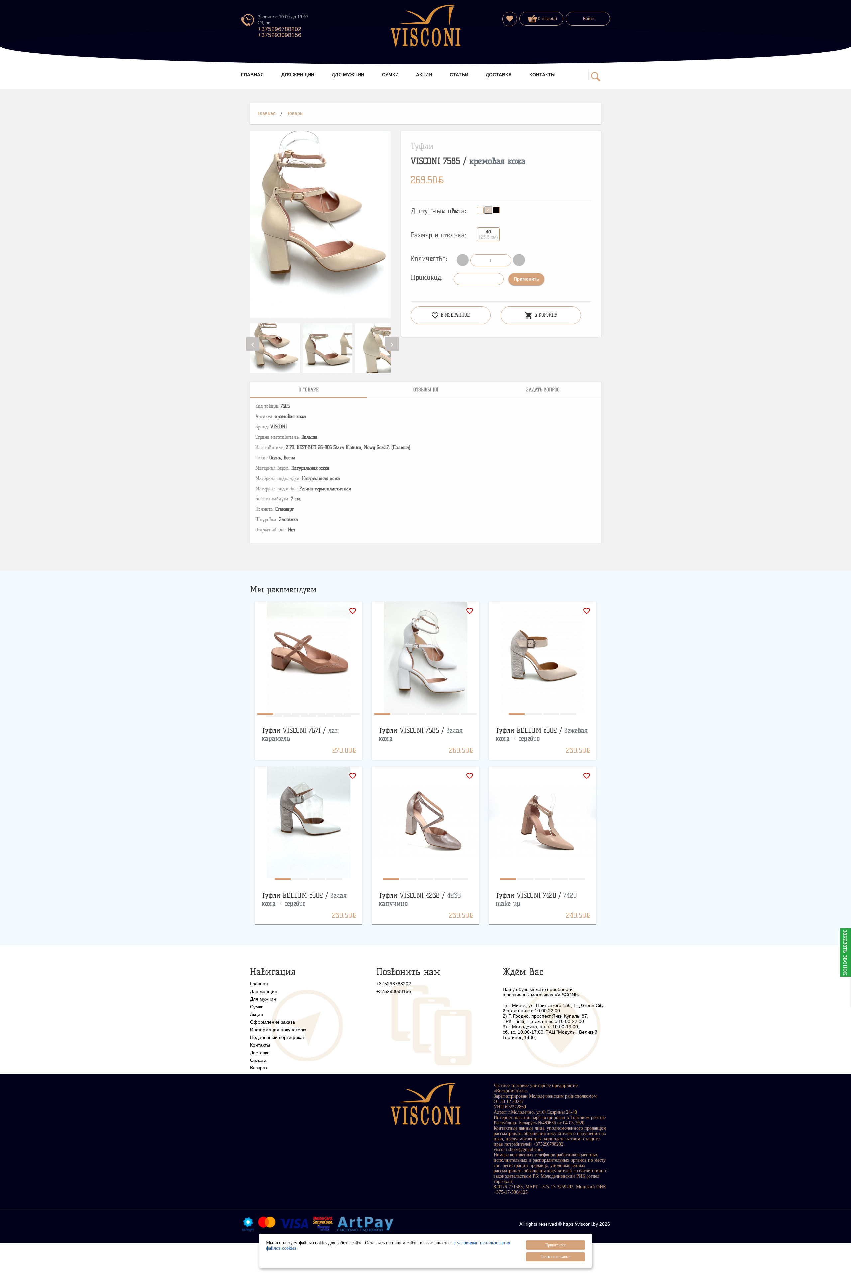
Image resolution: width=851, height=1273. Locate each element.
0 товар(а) (547, 18)
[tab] (308, 390)
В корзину (541, 315)
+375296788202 (279, 29)
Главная (267, 113)
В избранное (450, 315)
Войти (589, 18)
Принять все (555, 1245)
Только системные (555, 1256)
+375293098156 (279, 35)
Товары (295, 113)
